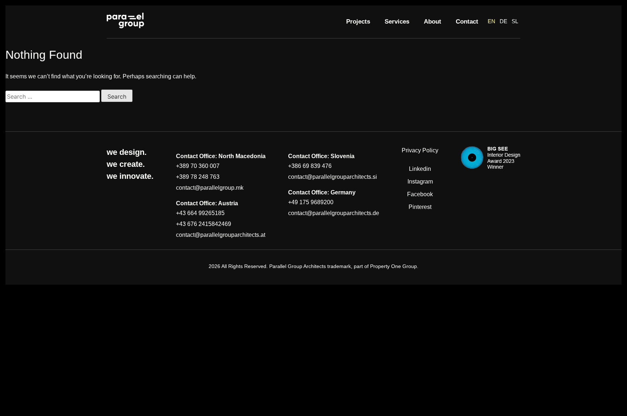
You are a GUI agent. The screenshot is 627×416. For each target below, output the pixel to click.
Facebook (420, 194)
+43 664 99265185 (200, 213)
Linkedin (420, 169)
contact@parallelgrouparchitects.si (332, 177)
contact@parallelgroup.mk (209, 188)
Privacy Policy (420, 150)
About (432, 21)
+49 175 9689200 (310, 202)
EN (491, 21)
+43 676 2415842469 (203, 224)
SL (515, 21)
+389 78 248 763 (198, 177)
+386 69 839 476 (310, 166)
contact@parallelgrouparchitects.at (220, 235)
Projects (358, 21)
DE (503, 21)
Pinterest (420, 207)
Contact (467, 21)
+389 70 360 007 (198, 166)
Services (397, 21)
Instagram (420, 181)
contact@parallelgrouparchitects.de (333, 213)
